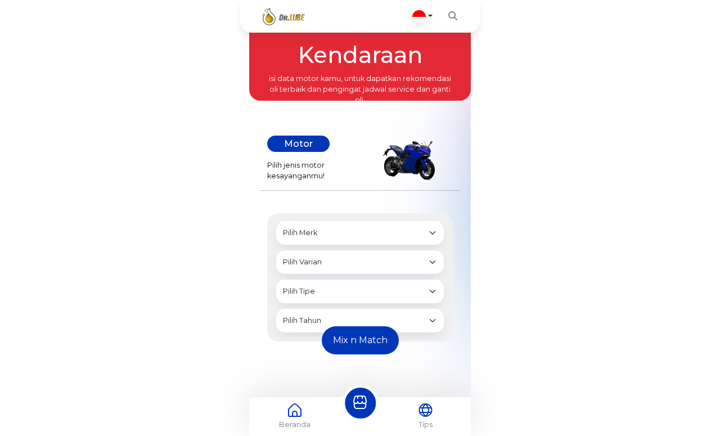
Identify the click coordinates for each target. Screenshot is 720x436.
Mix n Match (360, 340)
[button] (422, 17)
